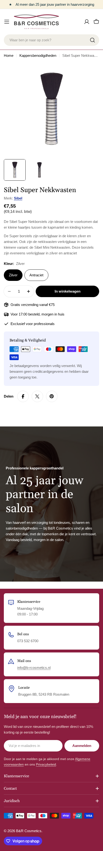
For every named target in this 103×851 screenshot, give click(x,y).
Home (8, 55)
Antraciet (36, 275)
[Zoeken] (92, 40)
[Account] (87, 22)
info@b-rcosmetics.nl (34, 668)
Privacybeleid (46, 764)
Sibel (18, 198)
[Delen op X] (37, 396)
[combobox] (51, 40)
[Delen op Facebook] (23, 396)
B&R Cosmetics (28, 831)
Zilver (13, 275)
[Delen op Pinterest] (51, 396)
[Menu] (7, 22)
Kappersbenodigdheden (37, 55)
